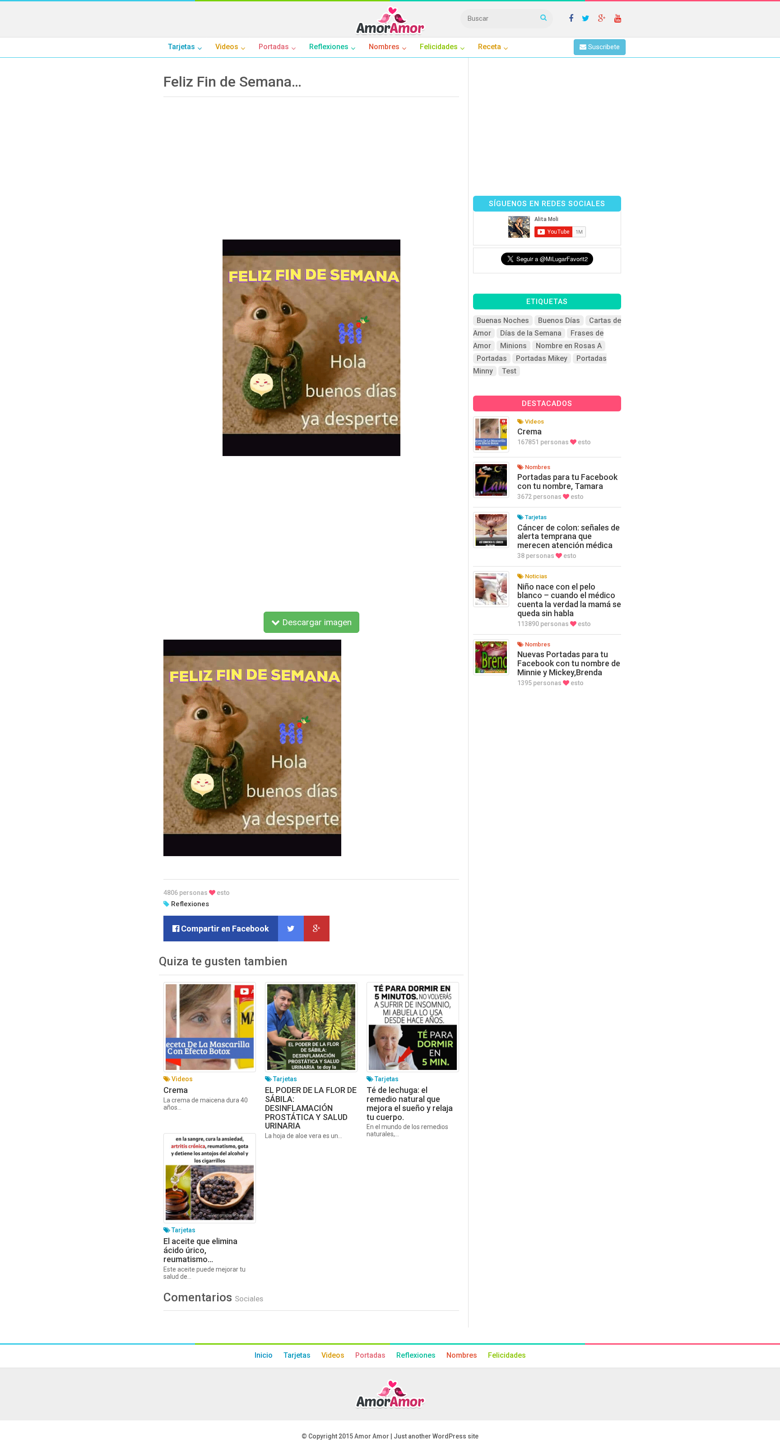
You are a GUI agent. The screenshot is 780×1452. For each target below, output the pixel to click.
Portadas (492, 358)
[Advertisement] (311, 165)
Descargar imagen (316, 622)
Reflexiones (190, 904)
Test (509, 371)
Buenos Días (559, 320)
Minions (513, 345)
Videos (332, 1355)
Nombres (461, 1355)
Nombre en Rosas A (569, 345)
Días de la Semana (531, 333)
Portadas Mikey (541, 358)
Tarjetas (297, 1355)
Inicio (264, 1355)
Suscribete (603, 47)
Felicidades (507, 1355)
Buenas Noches (503, 320)
